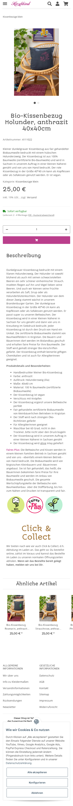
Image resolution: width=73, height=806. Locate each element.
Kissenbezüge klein (27, 181)
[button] (50, 4)
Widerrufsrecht (48, 707)
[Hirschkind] (21, 4)
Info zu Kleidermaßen (16, 681)
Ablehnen (37, 792)
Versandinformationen (16, 688)
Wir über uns (10, 675)
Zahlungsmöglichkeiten (16, 694)
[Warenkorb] (65, 4)
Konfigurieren (37, 782)
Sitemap (44, 694)
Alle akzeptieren (37, 772)
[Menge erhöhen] (66, 229)
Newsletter (9, 707)
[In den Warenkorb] (6, 26)
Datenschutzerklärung (19, 762)
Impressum (46, 700)
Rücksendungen (12, 700)
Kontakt (43, 688)
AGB (41, 681)
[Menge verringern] (7, 229)
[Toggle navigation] (5, 2)
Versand (32, 197)
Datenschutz (46, 675)
